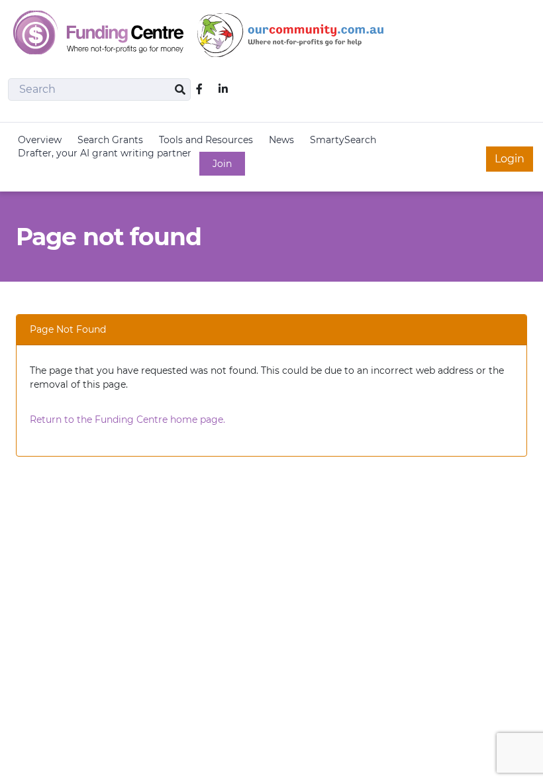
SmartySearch (343, 140)
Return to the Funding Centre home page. (127, 419)
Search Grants (110, 140)
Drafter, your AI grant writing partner (104, 153)
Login (509, 158)
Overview (40, 140)
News (281, 140)
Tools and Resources (206, 140)
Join (222, 164)
